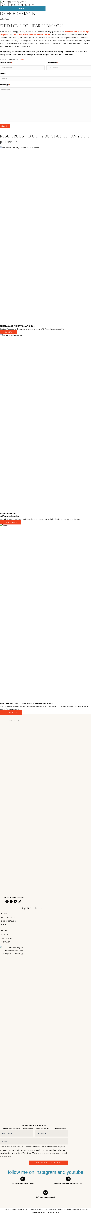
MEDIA (4, 931)
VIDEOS (4, 934)
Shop (4, 925)
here (22, 59)
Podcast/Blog (8, 921)
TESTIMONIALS (7, 938)
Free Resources (9, 917)
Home (4, 913)
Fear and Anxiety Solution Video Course (32, 35)
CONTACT (5, 942)
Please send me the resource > (48, 1163)
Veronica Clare (53, 1212)
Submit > (5, 126)
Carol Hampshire (72, 1209)
